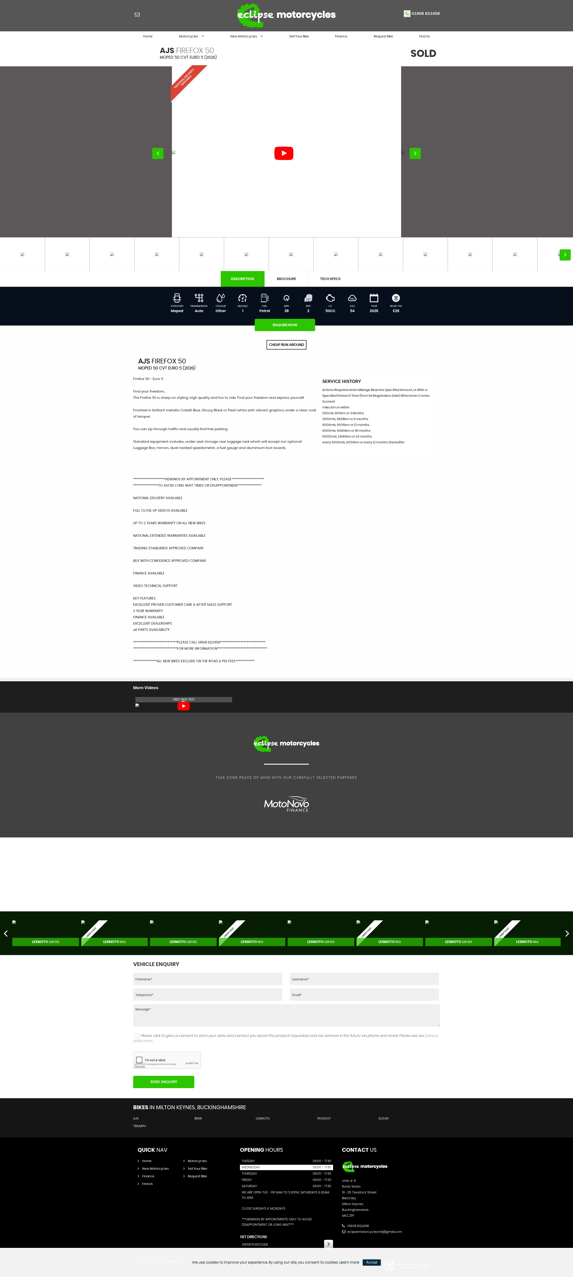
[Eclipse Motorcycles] (365, 1171)
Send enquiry (163, 1082)
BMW (198, 1118)
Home (148, 36)
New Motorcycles (243, 36)
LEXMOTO (263, 1118)
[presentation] (5, 933)
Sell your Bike (299, 36)
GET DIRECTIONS (253, 1237)
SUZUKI (383, 1118)
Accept (371, 1262)
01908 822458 (426, 13)
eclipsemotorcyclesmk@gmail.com (374, 1232)
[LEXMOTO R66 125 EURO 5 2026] (114, 933)
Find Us (424, 36)
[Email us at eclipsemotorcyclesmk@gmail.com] (137, 14)
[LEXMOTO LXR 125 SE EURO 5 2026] (45, 933)
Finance (341, 36)
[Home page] (286, 15)
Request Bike (383, 36)
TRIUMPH (139, 1126)
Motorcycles (188, 36)
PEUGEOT (324, 1118)
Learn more (349, 1262)
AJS (136, 1118)
